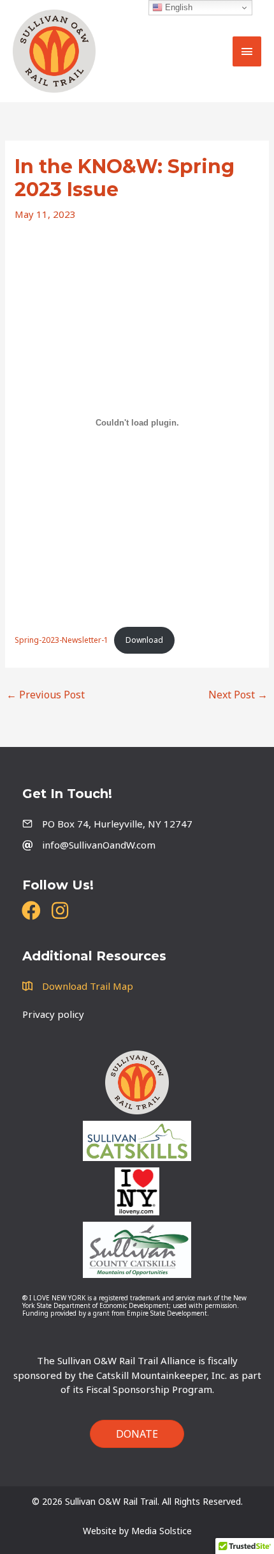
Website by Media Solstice (137, 1531)
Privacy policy (53, 1014)
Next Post (238, 695)
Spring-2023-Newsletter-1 (61, 640)
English (177, 7)
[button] (31, 911)
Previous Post (45, 695)
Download (144, 640)
